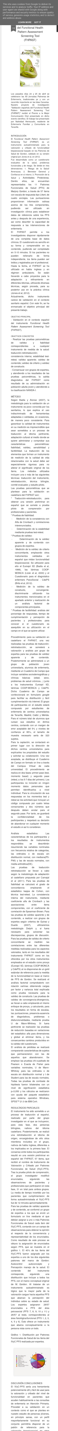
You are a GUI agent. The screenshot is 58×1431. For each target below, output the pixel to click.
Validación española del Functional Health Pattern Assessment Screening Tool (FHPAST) (30, 31)
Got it (37, 22)
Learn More (24, 22)
